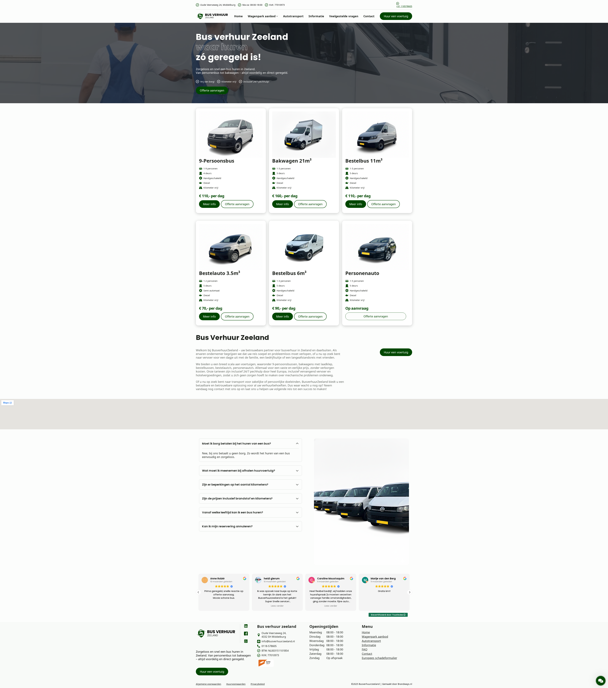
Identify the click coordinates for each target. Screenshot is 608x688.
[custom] (246, 626)
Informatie (316, 16)
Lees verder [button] (224, 606)
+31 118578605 (404, 6)
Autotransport (293, 16)
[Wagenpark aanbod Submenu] (277, 16)
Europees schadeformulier (379, 658)
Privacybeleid (258, 683)
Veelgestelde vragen (343, 16)
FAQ (364, 649)
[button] (198, 592)
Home (238, 16)
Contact (368, 16)
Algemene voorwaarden (208, 683)
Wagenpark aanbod (262, 16)
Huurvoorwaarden (236, 683)
